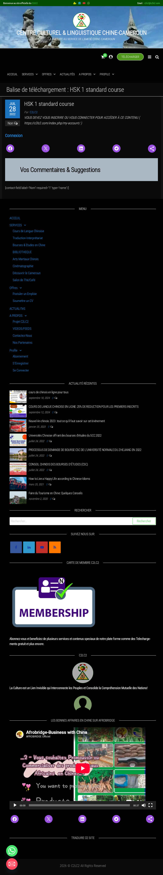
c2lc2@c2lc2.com (152, 3)
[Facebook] (16, 547)
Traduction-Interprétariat (28, 238)
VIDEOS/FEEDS (22, 329)
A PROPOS (85, 74)
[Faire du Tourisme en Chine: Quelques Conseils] (18, 497)
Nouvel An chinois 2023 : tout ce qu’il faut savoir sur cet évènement (67, 421)
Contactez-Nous (22, 336)
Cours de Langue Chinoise (28, 231)
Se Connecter (21, 370)
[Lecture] (15, 805)
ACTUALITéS (67, 74)
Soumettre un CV (23, 301)
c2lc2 (34, 112)
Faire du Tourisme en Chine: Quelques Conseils (56, 493)
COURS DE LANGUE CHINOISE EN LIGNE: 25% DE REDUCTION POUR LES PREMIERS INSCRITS (84, 407)
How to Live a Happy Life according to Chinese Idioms (59, 479)
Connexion (14, 135)
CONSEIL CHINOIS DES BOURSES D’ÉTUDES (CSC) (58, 464)
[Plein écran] (150, 805)
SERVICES (28, 74)
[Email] (12, 864)
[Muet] (144, 805)
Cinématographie (23, 266)
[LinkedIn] (29, 547)
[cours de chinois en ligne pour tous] (18, 396)
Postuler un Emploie (25, 294)
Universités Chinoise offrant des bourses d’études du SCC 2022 (65, 435)
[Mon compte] (111, 57)
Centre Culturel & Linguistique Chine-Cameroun (82, 32)
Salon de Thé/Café (24, 280)
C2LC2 (35, 3)
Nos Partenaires (22, 343)
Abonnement (20, 356)
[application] (83, 768)
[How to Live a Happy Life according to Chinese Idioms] (18, 483)
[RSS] (55, 547)
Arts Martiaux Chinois (26, 259)
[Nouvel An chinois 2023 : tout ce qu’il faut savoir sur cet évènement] (18, 425)
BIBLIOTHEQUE (22, 252)
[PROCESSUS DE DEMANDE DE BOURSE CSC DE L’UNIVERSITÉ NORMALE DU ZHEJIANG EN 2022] (18, 454)
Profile (105, 74)
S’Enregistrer (21, 363)
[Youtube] (42, 547)
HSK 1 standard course (49, 104)
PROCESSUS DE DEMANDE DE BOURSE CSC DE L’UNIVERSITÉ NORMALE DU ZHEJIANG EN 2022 (85, 450)
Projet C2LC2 (20, 322)
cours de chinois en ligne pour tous (49, 392)
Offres (46, 74)
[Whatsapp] (12, 851)
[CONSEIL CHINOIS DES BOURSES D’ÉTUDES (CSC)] (18, 468)
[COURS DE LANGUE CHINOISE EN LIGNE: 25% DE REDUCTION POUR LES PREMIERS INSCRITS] (18, 411)
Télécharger (130, 57)
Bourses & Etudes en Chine (29, 245)
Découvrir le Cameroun (27, 273)
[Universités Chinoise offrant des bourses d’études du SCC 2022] (18, 440)
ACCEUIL (12, 74)
